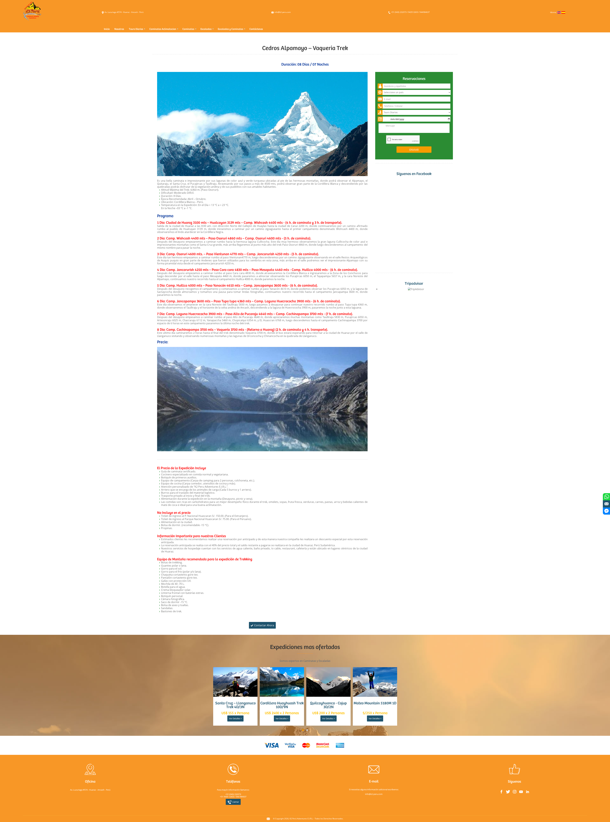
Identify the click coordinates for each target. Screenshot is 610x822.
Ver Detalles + (235, 718)
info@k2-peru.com (282, 12)
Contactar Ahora (264, 625)
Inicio (107, 28)
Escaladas (206, 28)
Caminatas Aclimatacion (162, 28)
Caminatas (188, 28)
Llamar (235, 801)
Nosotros (119, 28)
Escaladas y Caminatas (230, 28)
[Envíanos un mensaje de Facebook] (606, 511)
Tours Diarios (136, 28)
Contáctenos (256, 28)
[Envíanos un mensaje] (606, 503)
